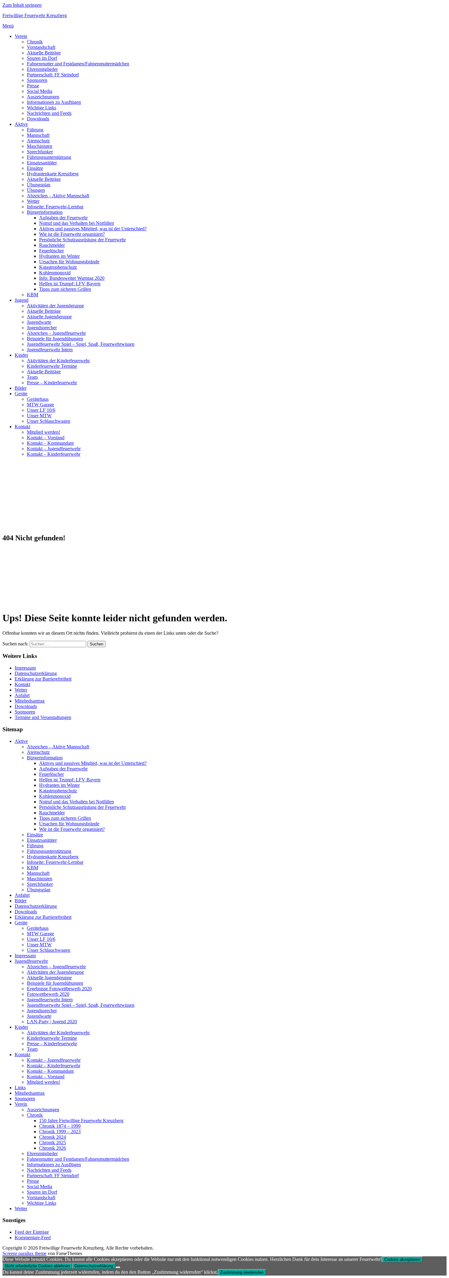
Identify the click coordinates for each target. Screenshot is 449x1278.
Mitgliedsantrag (30, 700)
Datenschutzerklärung (36, 673)
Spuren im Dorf (42, 58)
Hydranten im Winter (59, 256)
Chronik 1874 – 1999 (60, 1126)
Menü (8, 25)
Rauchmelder (52, 245)
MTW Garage (40, 404)
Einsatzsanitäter (42, 162)
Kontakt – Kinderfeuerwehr (53, 454)
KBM (32, 294)
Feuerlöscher (51, 250)
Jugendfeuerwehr (31, 961)
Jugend (21, 300)
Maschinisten (39, 146)
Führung (35, 129)
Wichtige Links (41, 107)
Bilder (21, 388)
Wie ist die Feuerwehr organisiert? (72, 234)
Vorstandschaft (41, 47)
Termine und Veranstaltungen (43, 717)
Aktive (21, 124)
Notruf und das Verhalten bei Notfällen (76, 223)
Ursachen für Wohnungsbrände (69, 261)
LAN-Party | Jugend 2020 (52, 1021)
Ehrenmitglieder (42, 69)
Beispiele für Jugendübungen (55, 338)
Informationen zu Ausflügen (54, 102)
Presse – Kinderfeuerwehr (52, 382)
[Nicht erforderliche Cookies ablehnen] (117, 1267)
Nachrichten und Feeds (49, 113)
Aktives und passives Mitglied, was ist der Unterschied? (93, 228)
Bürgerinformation (45, 212)
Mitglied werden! (43, 432)
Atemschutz (38, 140)
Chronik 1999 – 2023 (60, 1131)
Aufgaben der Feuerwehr (63, 217)
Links (20, 1087)
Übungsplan (38, 184)
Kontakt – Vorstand (45, 437)
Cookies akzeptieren (402, 1259)
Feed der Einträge (32, 1232)
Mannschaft (38, 135)
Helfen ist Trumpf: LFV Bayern (69, 283)
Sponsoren (37, 80)
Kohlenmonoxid (55, 272)
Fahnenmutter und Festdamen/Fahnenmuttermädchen (78, 63)
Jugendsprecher (42, 327)
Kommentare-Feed (33, 1237)
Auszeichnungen (43, 96)
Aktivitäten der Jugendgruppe (55, 305)
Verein (21, 36)
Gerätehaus (38, 399)
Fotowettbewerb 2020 (48, 994)
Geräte (21, 393)
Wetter (33, 201)
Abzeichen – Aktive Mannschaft (58, 195)
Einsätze (35, 168)
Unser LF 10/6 (41, 410)
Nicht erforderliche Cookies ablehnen (37, 1266)
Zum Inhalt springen (22, 5)
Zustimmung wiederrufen (242, 1272)
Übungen (36, 190)
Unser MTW (39, 415)
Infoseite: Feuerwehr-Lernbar (55, 206)
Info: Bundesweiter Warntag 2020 (71, 278)
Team (32, 377)
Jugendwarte (39, 322)
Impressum (25, 667)
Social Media (39, 91)
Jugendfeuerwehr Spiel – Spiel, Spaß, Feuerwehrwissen (80, 344)
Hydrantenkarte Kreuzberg (52, 173)
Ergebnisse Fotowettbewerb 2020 (59, 988)
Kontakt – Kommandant (50, 443)
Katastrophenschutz (58, 267)
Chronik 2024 (52, 1137)
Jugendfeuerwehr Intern (50, 349)
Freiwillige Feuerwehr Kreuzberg (34, 15)
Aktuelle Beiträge (44, 52)
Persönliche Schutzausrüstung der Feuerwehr (82, 239)
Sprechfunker (40, 151)
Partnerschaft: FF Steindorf (53, 74)
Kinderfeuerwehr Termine (52, 366)
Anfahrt (22, 695)
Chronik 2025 (52, 1142)
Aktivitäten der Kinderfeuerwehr (58, 360)
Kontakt (22, 426)
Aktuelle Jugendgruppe (49, 316)
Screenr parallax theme (24, 1253)
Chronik (35, 41)
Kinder (21, 355)
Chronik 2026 (52, 1148)
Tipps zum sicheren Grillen (65, 289)
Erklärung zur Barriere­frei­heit (43, 678)
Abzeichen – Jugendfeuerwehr (56, 333)
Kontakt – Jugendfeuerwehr (54, 448)
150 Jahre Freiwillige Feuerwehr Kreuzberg (81, 1120)
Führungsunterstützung (49, 157)
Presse (33, 85)
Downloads (38, 118)
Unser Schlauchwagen (48, 421)
